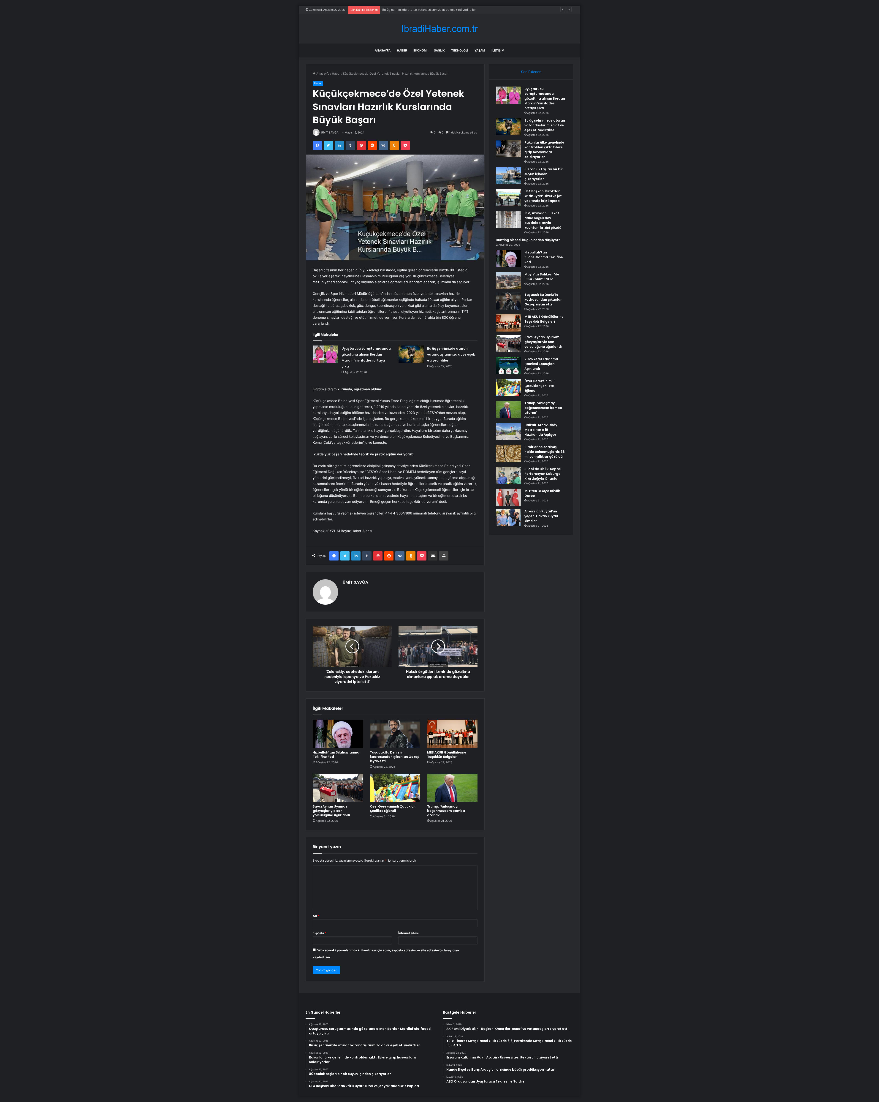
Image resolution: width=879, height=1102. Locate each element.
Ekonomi (420, 50)
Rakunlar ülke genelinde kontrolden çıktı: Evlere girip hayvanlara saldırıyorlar (436, 9)
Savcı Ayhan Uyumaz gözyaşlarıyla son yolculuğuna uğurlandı (331, 810)
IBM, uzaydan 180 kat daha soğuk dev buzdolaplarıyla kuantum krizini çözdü (542, 220)
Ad (316, 916)
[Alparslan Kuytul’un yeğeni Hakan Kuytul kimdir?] (508, 517)
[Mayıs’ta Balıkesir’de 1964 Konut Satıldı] (508, 280)
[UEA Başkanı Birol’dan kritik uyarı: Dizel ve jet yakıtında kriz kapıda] (508, 197)
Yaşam (480, 50)
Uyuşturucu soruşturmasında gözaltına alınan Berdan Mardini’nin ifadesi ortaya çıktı (544, 98)
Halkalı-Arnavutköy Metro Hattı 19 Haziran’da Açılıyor (540, 430)
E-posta (319, 933)
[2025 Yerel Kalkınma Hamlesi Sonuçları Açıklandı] (508, 365)
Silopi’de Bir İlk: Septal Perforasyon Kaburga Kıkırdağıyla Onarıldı (542, 474)
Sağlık (439, 50)
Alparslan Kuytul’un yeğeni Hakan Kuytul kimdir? (541, 516)
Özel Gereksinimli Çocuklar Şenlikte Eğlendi (392, 808)
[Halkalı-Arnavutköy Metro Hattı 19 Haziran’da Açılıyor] (508, 431)
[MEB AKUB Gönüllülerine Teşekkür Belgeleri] (452, 734)
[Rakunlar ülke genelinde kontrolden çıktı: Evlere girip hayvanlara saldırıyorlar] (508, 148)
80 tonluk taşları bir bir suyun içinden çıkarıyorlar (543, 174)
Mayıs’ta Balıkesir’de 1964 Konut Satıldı (541, 276)
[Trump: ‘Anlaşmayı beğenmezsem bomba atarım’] (452, 788)
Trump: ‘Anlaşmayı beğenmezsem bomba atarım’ (446, 810)
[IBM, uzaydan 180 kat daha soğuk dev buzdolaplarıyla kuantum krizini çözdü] (508, 219)
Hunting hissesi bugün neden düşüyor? (528, 240)
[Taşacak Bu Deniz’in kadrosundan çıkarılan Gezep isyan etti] (395, 734)
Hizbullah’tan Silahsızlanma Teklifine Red (336, 754)
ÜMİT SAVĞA (330, 132)
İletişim (497, 50)
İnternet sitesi (408, 933)
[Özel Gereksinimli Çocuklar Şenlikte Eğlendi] (395, 788)
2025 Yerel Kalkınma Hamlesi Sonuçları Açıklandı (541, 364)
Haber (402, 50)
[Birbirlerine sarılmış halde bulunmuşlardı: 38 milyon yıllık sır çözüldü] (508, 453)
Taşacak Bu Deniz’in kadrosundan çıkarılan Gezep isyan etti (395, 756)
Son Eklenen (531, 72)
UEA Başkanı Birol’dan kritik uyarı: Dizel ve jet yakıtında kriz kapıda (543, 196)
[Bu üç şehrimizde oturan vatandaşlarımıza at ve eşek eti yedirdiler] (411, 354)
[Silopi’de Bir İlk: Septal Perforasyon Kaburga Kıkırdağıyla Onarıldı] (508, 475)
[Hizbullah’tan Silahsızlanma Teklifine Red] (338, 734)
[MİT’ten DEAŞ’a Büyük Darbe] (508, 497)
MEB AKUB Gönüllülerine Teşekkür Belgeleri (446, 754)
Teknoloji (459, 50)
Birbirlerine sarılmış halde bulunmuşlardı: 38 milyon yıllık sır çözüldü (544, 452)
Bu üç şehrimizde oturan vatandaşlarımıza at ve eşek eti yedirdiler (451, 354)
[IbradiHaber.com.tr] (439, 28)
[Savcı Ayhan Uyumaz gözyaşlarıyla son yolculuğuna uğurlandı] (338, 788)
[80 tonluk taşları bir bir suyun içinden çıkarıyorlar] (508, 175)
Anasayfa (383, 50)
